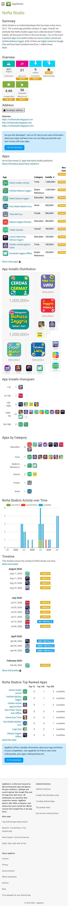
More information (10, 564)
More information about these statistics (20, 164)
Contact (5, 859)
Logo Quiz (16, 729)
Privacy (5, 865)
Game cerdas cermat (47, 38)
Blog (4, 889)
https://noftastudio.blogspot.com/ (18, 126)
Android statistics (43, 789)
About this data (9, 740)
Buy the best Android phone (47, 813)
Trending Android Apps (45, 801)
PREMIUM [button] (62, 174)
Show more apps (10, 261)
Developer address (14, 110)
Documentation (8, 871)
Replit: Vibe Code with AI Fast (14, 843)
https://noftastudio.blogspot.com (17, 119)
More (4, 47)
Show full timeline (10, 670)
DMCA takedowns (9, 877)
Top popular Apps (43, 807)
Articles (5, 883)
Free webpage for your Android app (16, 895)
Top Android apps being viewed (14, 822)
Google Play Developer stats (47, 795)
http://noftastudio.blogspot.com (17, 122)
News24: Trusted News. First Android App (14, 829)
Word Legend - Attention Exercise (15, 837)
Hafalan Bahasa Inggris (13, 41)
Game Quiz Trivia (13, 717)
